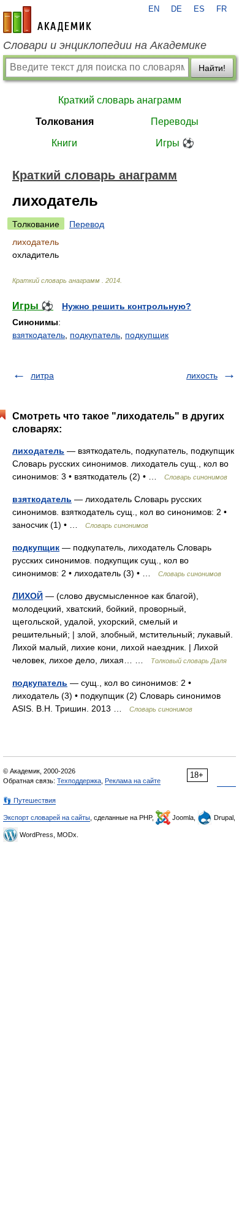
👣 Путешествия (29, 800)
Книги (64, 143)
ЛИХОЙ (27, 596)
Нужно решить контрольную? (126, 306)
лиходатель (38, 451)
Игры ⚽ (175, 143)
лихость (202, 375)
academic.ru (47, 19)
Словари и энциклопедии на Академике (105, 45)
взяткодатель (38, 335)
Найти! (212, 68)
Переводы (175, 121)
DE (176, 9)
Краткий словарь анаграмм (119, 100)
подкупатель (95, 335)
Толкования (65, 121)
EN (153, 9)
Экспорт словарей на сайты (46, 817)
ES (199, 9)
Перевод (86, 224)
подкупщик (147, 335)
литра (42, 375)
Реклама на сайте (133, 780)
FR (221, 9)
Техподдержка (79, 780)
